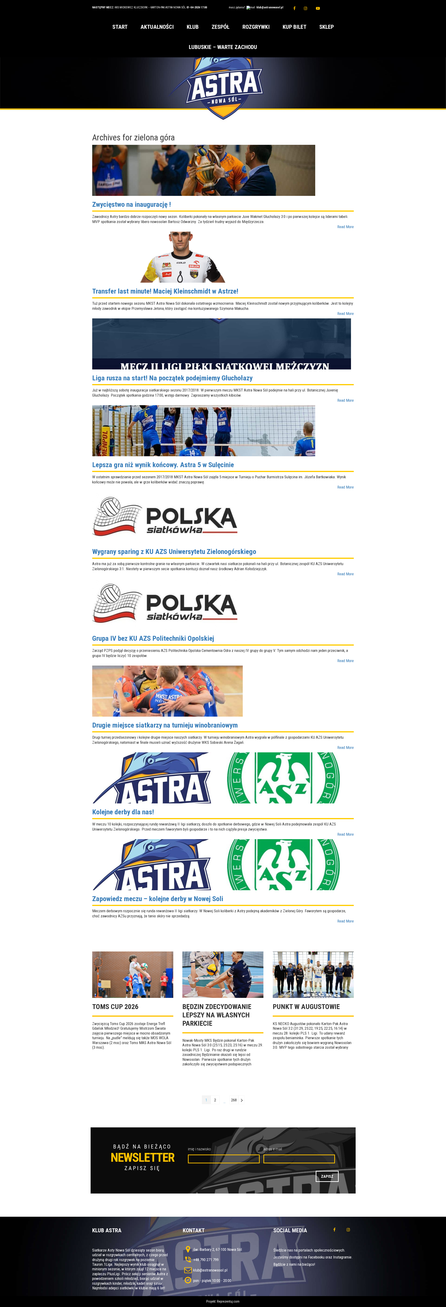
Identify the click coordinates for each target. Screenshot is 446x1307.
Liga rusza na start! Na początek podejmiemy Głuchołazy (172, 378)
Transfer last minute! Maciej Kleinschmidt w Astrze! (165, 291)
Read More (345, 226)
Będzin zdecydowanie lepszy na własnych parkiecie (216, 1015)
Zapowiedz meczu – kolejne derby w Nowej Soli (157, 899)
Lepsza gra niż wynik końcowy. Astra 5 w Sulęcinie (163, 465)
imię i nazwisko (199, 1149)
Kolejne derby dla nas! (123, 812)
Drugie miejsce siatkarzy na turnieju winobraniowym (165, 725)
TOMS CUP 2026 (115, 1007)
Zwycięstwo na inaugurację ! (131, 204)
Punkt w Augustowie (306, 1007)
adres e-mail (272, 1149)
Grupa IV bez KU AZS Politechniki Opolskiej (153, 638)
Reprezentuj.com (228, 1301)
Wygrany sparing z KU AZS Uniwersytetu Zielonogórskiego (174, 551)
